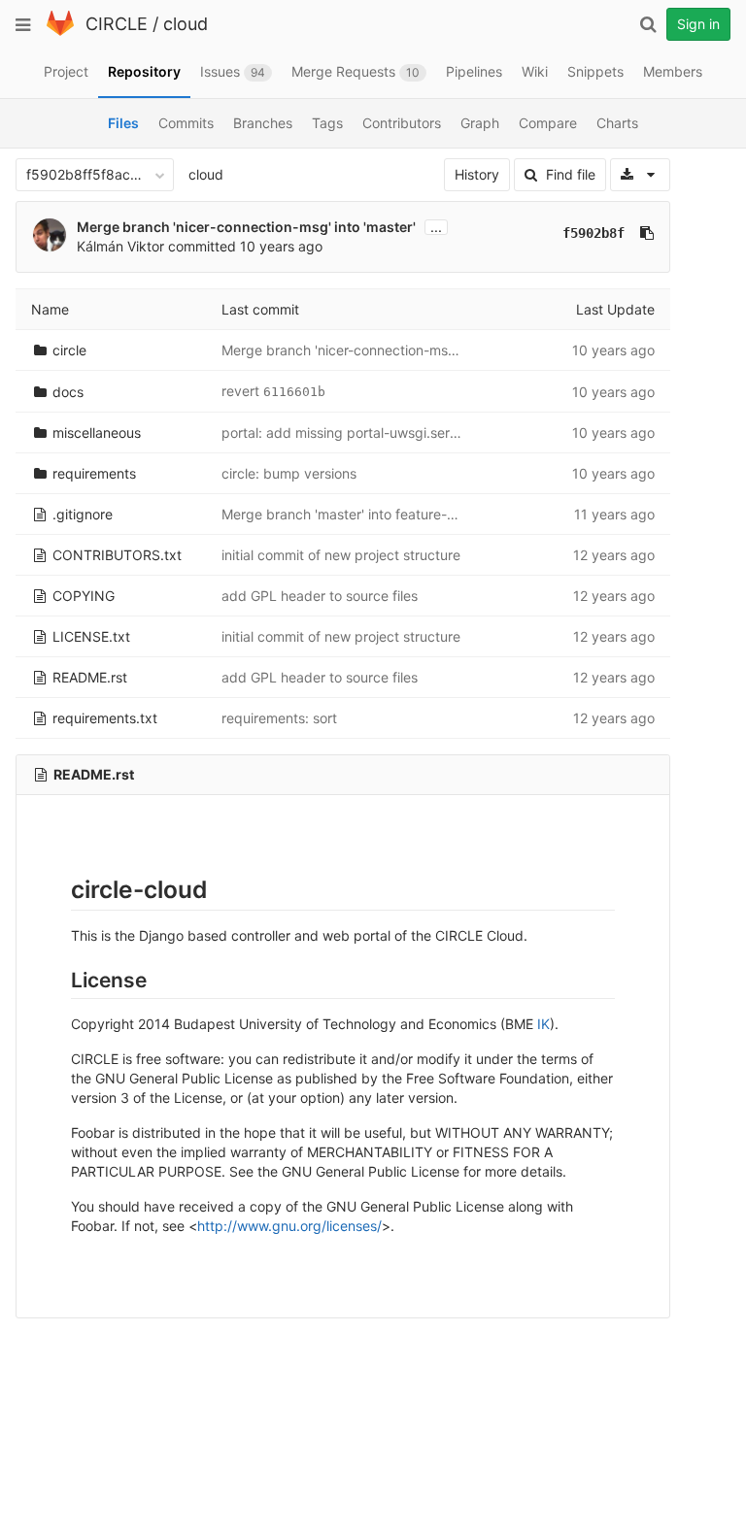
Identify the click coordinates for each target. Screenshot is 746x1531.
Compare (548, 123)
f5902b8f (593, 233)
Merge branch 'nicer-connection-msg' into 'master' (246, 226)
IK (543, 1023)
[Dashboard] (60, 31)
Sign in (698, 24)
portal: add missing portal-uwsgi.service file (359, 432)
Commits (186, 123)
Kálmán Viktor (120, 246)
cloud (185, 24)
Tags (327, 123)
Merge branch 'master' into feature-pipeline (358, 514)
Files (123, 123)
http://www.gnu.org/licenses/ (289, 1225)
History (477, 174)
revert (242, 391)
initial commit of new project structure (340, 555)
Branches (262, 123)
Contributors (401, 123)
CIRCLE (116, 24)
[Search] (647, 24)
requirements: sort (279, 718)
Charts (617, 123)
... (436, 227)
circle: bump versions (288, 473)
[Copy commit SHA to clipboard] (647, 233)
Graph (479, 123)
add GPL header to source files (319, 595)
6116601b (294, 391)
